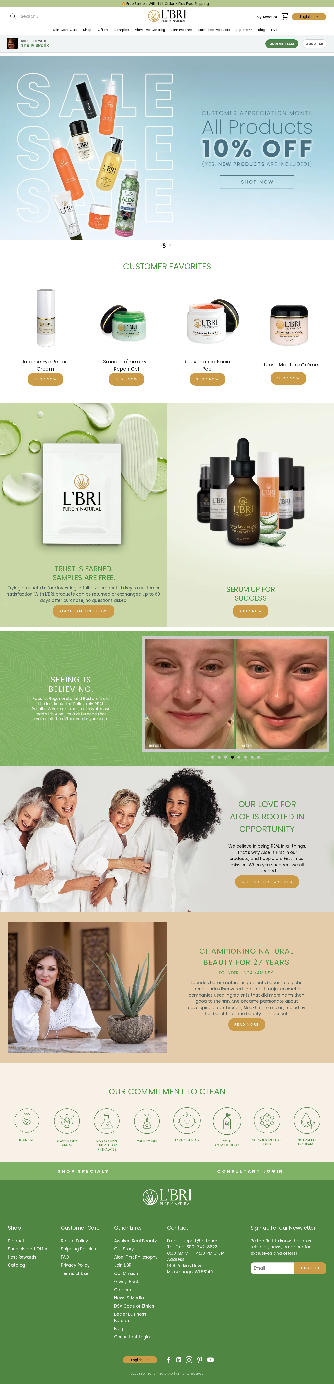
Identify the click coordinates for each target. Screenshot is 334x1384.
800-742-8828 (202, 1247)
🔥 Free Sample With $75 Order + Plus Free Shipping (165, 3)
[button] (56, 16)
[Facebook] (168, 1359)
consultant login (250, 1171)
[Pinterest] (199, 1359)
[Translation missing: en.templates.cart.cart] (284, 17)
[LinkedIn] (179, 1360)
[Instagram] (189, 1359)
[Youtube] (210, 1359)
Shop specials (83, 1171)
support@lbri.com (198, 1241)
